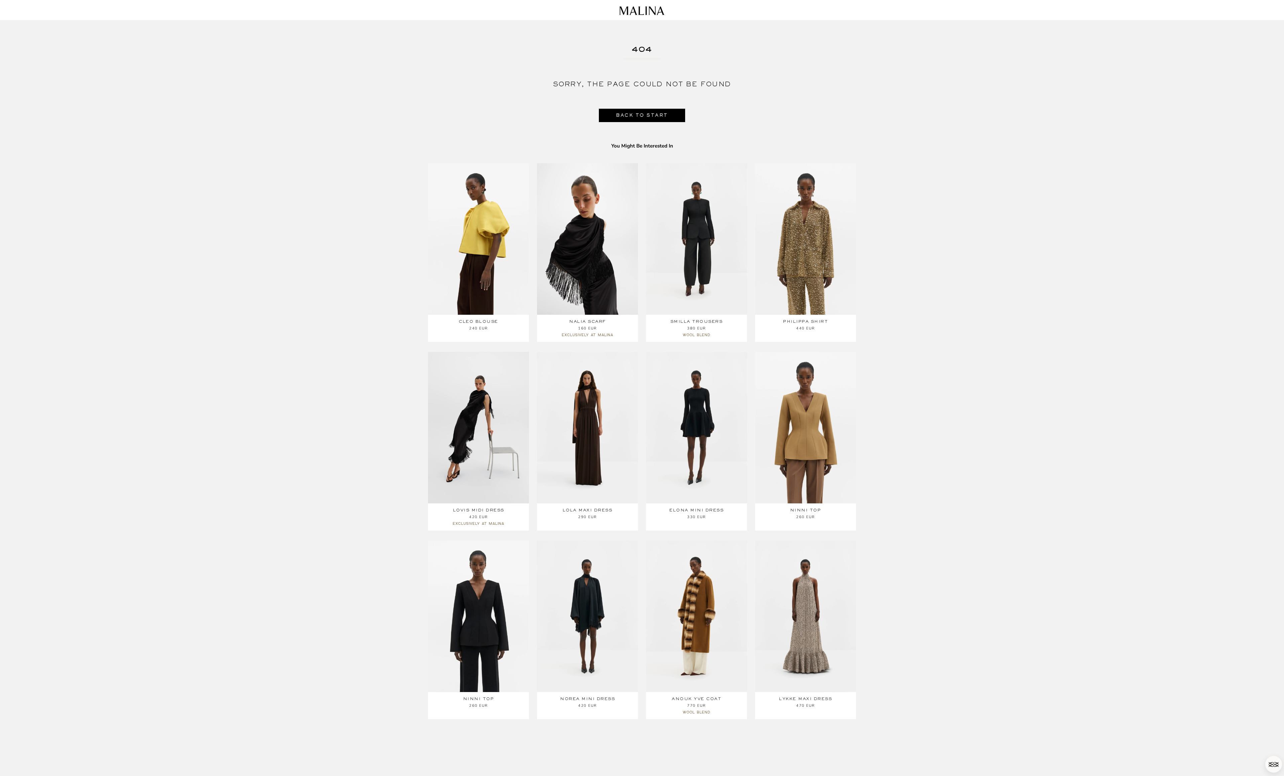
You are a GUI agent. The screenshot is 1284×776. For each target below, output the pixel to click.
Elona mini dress (696, 510)
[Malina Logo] (642, 11)
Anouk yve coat (696, 698)
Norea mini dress (587, 698)
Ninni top (805, 510)
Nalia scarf (587, 321)
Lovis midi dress (478, 510)
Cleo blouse (478, 321)
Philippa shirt (805, 321)
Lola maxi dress (588, 510)
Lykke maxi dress (805, 698)
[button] (1273, 764)
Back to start (642, 115)
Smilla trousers (696, 321)
